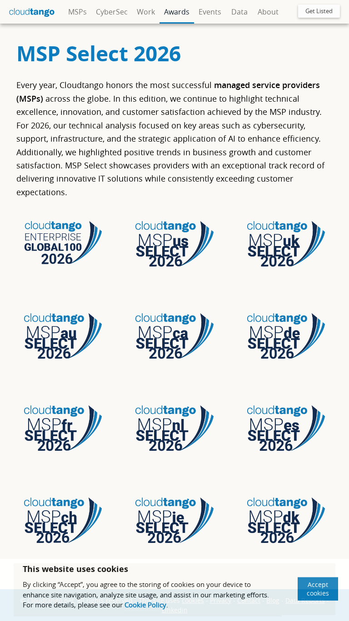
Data (239, 12)
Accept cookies (318, 588)
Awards (176, 12)
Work (146, 12)
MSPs (77, 12)
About (268, 12)
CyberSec (112, 12)
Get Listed (319, 11)
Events (210, 12)
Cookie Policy (145, 604)
